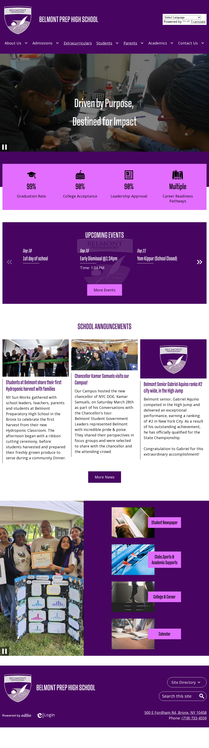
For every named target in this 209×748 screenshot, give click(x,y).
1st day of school (35, 258)
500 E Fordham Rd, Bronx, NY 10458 (175, 712)
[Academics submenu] (161, 43)
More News (105, 477)
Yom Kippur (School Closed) (157, 258)
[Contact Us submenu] (191, 43)
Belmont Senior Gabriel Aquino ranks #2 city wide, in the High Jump (173, 387)
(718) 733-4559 (194, 718)
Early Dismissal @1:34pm (98, 258)
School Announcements (104, 326)
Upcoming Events (104, 235)
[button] (199, 261)
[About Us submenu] (16, 43)
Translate (198, 21)
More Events (105, 289)
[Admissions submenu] (46, 43)
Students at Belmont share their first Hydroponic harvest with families (33, 385)
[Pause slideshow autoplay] (4, 147)
